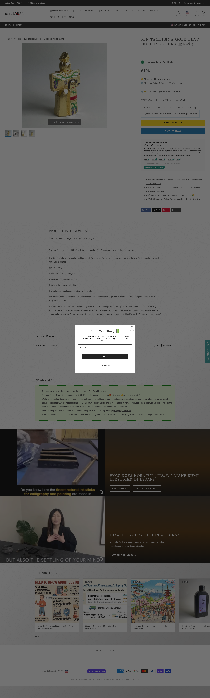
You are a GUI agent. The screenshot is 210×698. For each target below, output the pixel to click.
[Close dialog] (132, 329)
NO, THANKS (105, 365)
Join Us (105, 356)
